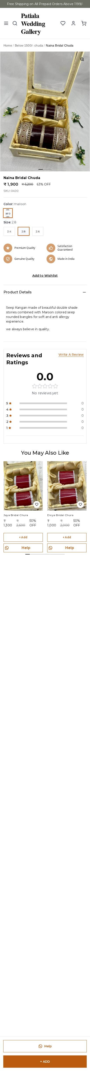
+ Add (23, 537)
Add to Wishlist (45, 276)
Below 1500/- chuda (29, 45)
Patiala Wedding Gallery (33, 23)
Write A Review (71, 355)
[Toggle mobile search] (14, 23)
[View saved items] (63, 23)
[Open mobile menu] (6, 23)
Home (7, 45)
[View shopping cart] (84, 23)
